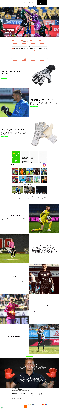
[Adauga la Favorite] (18, 43)
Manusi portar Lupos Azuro (16, 40)
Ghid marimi (22, 394)
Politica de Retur (23, 393)
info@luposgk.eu (42, 394)
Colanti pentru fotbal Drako (34, 40)
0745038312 (41, 393)
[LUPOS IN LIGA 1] (29, 22)
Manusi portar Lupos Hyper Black (43, 57)
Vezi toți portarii (29, 356)
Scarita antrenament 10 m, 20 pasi (16, 48)
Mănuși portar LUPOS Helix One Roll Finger (43, 48)
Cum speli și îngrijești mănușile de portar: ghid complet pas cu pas (29, 194)
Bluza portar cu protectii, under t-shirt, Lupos (25, 57)
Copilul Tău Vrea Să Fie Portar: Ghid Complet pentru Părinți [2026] (16, 194)
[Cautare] (24, 2)
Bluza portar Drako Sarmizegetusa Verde (43, 40)
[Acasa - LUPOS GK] (13, 3)
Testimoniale (13, 394)
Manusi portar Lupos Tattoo (16, 57)
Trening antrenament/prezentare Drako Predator (25, 40)
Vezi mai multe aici (4, 136)
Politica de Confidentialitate (27, 390)
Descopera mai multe (34, 106)
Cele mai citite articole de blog (29, 184)
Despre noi (13, 392)
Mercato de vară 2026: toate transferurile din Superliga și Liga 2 (41, 194)
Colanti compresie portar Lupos (34, 57)
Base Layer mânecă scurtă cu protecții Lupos (34, 48)
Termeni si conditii (23, 392)
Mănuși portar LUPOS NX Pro (25, 48)
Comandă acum (4, 78)
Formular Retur (14, 397)
